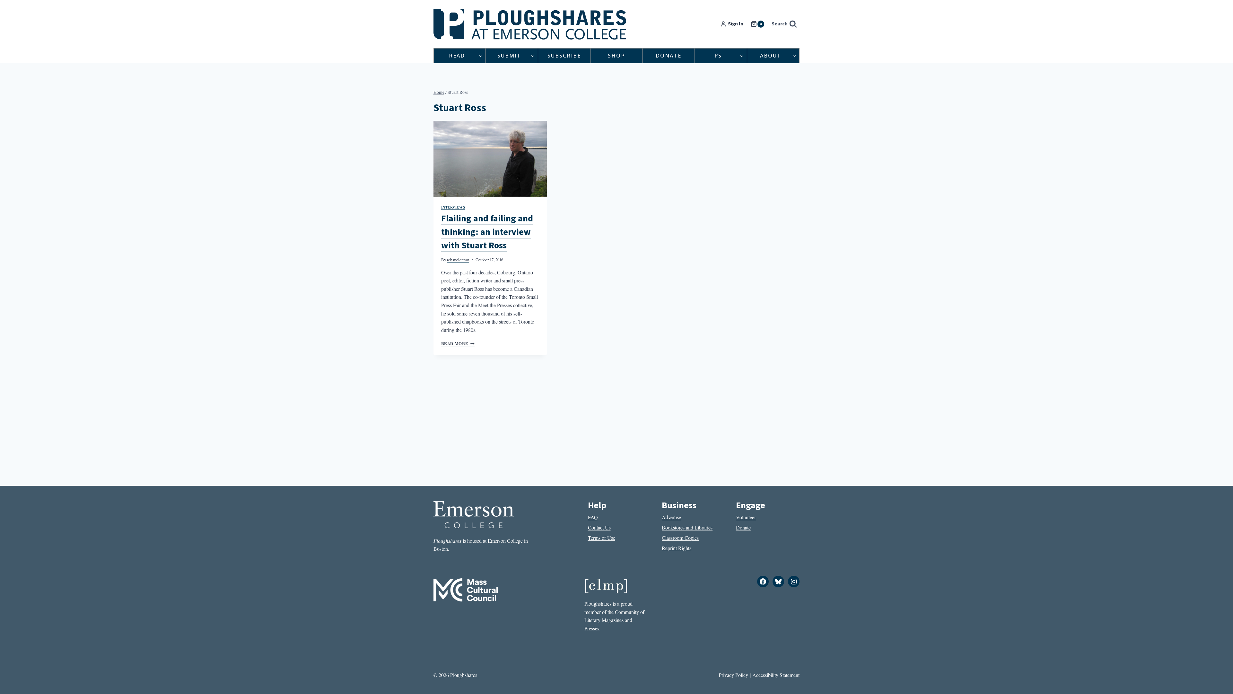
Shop (616, 55)
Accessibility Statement (776, 675)
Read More (458, 343)
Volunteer (746, 517)
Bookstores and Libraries (687, 527)
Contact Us (599, 527)
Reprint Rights (676, 548)
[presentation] (490, 159)
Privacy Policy (733, 675)
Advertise (671, 517)
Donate (668, 55)
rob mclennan (458, 259)
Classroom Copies (680, 537)
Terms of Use (601, 537)
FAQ (593, 517)
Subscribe (564, 55)
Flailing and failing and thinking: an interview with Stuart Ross (487, 232)
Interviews (453, 207)
